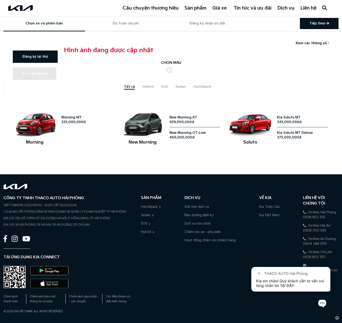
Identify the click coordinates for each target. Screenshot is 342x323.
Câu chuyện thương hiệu (151, 8)
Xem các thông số (311, 43)
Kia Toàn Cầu (269, 207)
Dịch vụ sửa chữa (197, 223)
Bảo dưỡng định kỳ (199, 215)
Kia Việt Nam (269, 215)
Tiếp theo (317, 23)
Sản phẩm (195, 8)
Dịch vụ (286, 8)
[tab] (129, 86)
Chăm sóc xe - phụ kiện (202, 232)
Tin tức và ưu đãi (253, 8)
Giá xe (219, 8)
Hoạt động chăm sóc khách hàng (210, 240)
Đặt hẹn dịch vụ (196, 207)
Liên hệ (308, 8)
